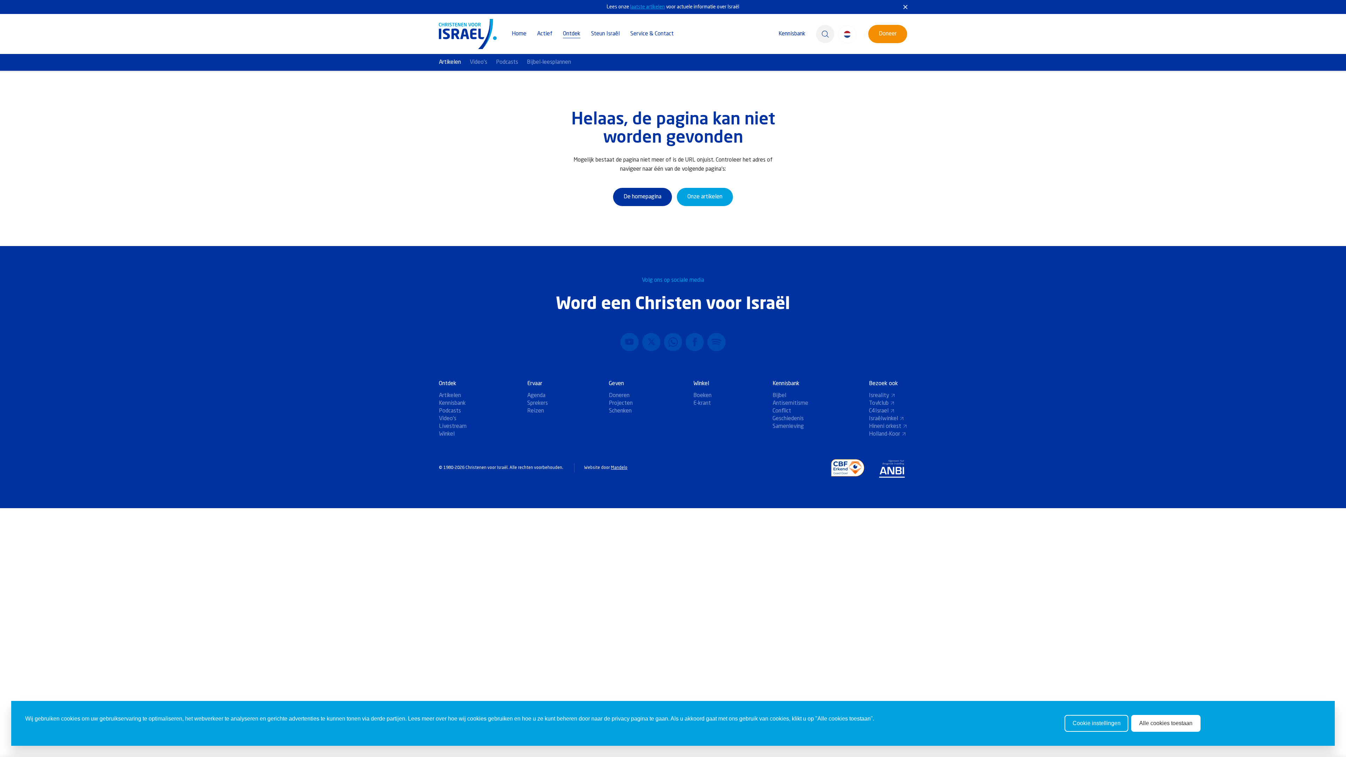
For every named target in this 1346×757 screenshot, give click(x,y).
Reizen (535, 411)
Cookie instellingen (1097, 723)
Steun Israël (605, 34)
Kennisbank (792, 34)
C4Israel (879, 411)
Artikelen (450, 62)
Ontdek (571, 34)
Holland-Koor (884, 434)
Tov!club (879, 403)
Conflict (782, 411)
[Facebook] (695, 342)
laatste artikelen (647, 7)
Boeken (702, 395)
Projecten (621, 403)
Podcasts (507, 62)
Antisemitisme (790, 403)
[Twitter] (651, 342)
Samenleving (788, 426)
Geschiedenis (788, 419)
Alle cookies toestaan (1165, 723)
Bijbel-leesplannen (549, 62)
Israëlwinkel (883, 419)
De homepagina (642, 197)
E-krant (702, 403)
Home (519, 34)
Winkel (447, 434)
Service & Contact (652, 34)
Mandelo (619, 468)
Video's (478, 62)
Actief (544, 34)
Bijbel (779, 395)
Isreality (879, 395)
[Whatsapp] (673, 342)
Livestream (453, 426)
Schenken (620, 411)
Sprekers (537, 403)
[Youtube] (629, 342)
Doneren (619, 395)
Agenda (536, 395)
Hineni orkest (885, 426)
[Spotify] (716, 342)
